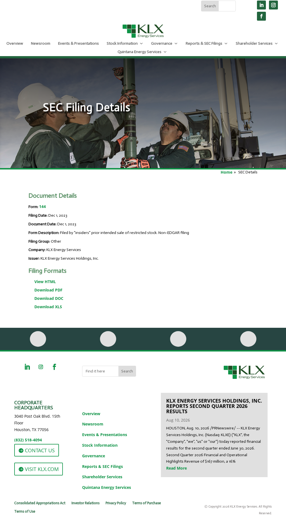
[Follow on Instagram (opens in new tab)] (273, 5)
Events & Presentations (78, 43)
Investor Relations (85, 503)
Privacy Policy (116, 503)
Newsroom (40, 43)
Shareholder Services (254, 43)
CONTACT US (40, 450)
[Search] (248, 339)
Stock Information (122, 43)
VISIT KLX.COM (42, 469)
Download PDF (48, 290)
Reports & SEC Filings (204, 43)
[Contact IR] (178, 339)
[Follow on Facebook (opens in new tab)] (261, 16)
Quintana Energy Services (139, 51)
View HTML (45, 281)
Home (226, 172)
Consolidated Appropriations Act (39, 503)
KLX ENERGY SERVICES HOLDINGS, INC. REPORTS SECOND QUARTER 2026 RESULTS (214, 406)
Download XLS (48, 306)
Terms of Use (24, 511)
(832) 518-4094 (28, 440)
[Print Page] (38, 339)
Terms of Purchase (146, 503)
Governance (161, 43)
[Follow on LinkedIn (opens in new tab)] (261, 5)
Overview (14, 43)
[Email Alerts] (108, 339)
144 (42, 206)
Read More (176, 468)
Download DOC (48, 298)
